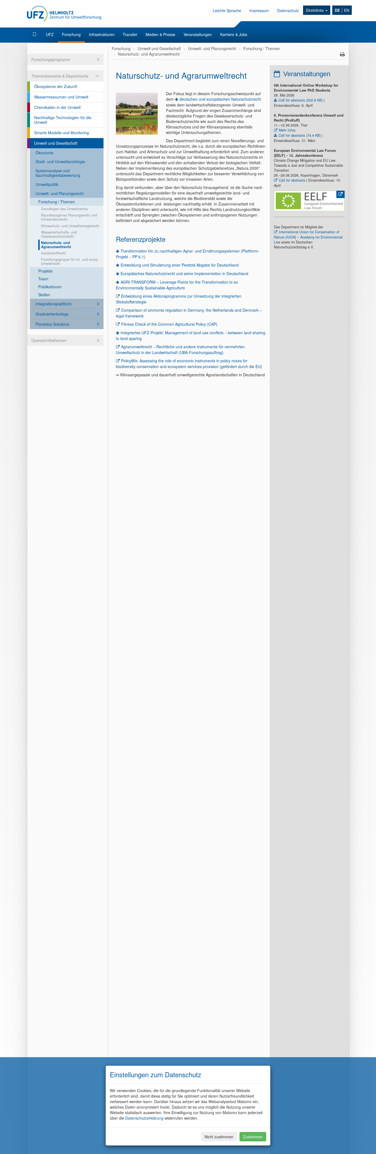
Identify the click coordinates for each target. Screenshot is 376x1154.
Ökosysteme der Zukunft (55, 86)
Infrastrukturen (102, 34)
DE (337, 10)
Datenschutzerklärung (144, 1118)
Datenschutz (288, 10)
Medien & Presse (160, 34)
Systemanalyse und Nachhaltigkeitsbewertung (58, 173)
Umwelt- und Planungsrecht (60, 193)
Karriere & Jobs (233, 34)
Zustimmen (253, 1136)
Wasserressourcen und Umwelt (61, 97)
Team (43, 278)
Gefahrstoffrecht (53, 253)
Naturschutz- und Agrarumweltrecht (56, 244)
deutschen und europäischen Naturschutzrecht (220, 99)
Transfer (130, 34)
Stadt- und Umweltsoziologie (60, 161)
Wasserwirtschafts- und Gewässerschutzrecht (59, 234)
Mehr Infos (287, 130)
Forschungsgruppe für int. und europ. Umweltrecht (70, 261)
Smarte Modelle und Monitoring (61, 132)
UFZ (50, 34)
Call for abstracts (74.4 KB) (300, 135)
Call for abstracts (292, 180)
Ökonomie (44, 152)
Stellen (44, 294)
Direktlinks (315, 10)
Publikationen (50, 286)
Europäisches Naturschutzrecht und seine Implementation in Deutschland (184, 273)
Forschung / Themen (56, 201)
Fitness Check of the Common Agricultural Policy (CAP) (169, 324)
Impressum (259, 10)
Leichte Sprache (227, 10)
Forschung (71, 34)
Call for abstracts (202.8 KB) (301, 100)
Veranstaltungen (198, 34)
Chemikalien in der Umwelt (57, 107)
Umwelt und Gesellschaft (55, 143)
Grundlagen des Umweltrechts (64, 208)
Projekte (45, 271)
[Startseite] (35, 34)
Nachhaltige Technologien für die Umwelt (62, 120)
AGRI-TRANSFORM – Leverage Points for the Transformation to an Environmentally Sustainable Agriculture (177, 284)
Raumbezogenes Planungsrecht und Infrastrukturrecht (69, 217)
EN (346, 10)
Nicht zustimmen (219, 1136)
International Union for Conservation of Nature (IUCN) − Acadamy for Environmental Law (308, 237)
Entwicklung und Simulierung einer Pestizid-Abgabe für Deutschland (180, 265)
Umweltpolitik (47, 184)
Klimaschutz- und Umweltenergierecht (70, 225)
